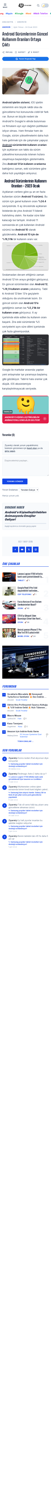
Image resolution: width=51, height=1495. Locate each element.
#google (19, 13)
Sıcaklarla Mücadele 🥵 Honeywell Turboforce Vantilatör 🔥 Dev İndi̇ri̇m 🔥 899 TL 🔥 (27, 695)
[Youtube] (22, 549)
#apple (9, 13)
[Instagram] (36, 549)
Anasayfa (7, 22)
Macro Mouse (14, 715)
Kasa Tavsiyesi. (15, 723)
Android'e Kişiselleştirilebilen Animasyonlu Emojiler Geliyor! (25, 516)
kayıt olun (32, 448)
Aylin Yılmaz (18, 27)
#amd (28, 13)
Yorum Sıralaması (10, 489)
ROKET (35, 52)
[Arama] (38, 5)
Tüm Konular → (25, 741)
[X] (29, 549)
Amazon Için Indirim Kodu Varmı (23, 731)
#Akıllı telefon (40, 13)
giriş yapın (10, 451)
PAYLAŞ (9, 52)
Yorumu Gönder (15, 481)
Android (22, 22)
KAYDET (22, 52)
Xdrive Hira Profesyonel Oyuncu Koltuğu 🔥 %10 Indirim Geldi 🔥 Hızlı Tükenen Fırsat (27, 706)
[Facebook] (15, 549)
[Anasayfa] (24, 5)
